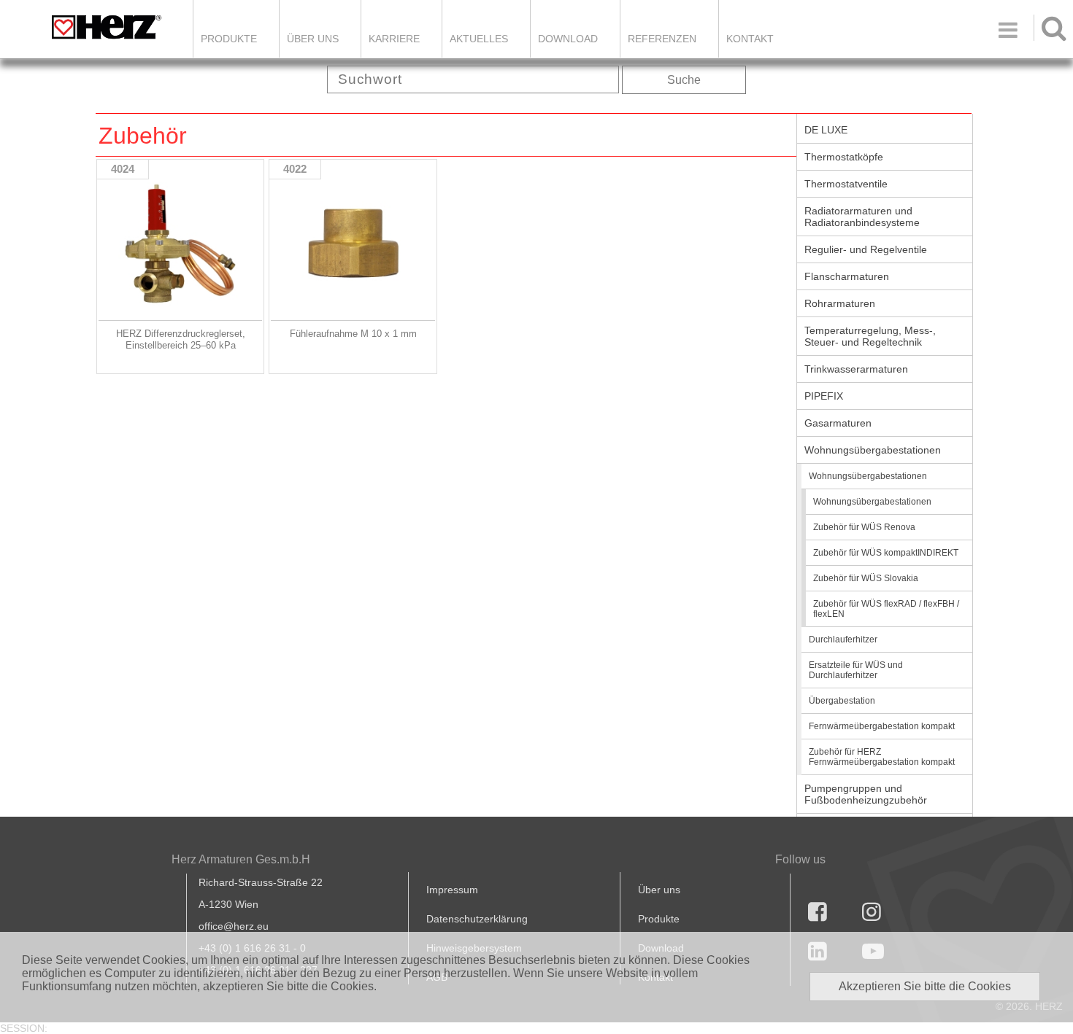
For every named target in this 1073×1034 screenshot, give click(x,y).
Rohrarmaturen (839, 303)
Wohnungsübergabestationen (872, 450)
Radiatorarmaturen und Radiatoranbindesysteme (862, 216)
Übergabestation (842, 701)
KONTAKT (750, 38)
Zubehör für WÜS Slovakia (865, 578)
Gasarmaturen (838, 423)
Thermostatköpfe (843, 157)
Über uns (659, 889)
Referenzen (662, 38)
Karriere (394, 38)
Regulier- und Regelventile (865, 249)
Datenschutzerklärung (477, 919)
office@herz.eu (234, 926)
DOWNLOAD (568, 38)
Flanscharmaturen (846, 276)
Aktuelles (479, 38)
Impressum (452, 889)
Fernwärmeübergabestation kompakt (882, 726)
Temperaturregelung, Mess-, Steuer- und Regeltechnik (870, 336)
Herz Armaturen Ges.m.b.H (241, 859)
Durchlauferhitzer (843, 639)
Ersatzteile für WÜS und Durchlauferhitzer (856, 670)
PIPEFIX (823, 396)
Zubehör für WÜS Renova (864, 527)
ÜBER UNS (313, 38)
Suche (684, 80)
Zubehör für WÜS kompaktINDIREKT (885, 553)
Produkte (229, 38)
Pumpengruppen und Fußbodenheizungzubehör (865, 794)
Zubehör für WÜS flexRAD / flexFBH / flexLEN (886, 609)
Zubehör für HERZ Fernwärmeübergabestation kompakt (882, 757)
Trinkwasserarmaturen (856, 369)
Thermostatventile (846, 184)
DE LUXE (825, 130)
